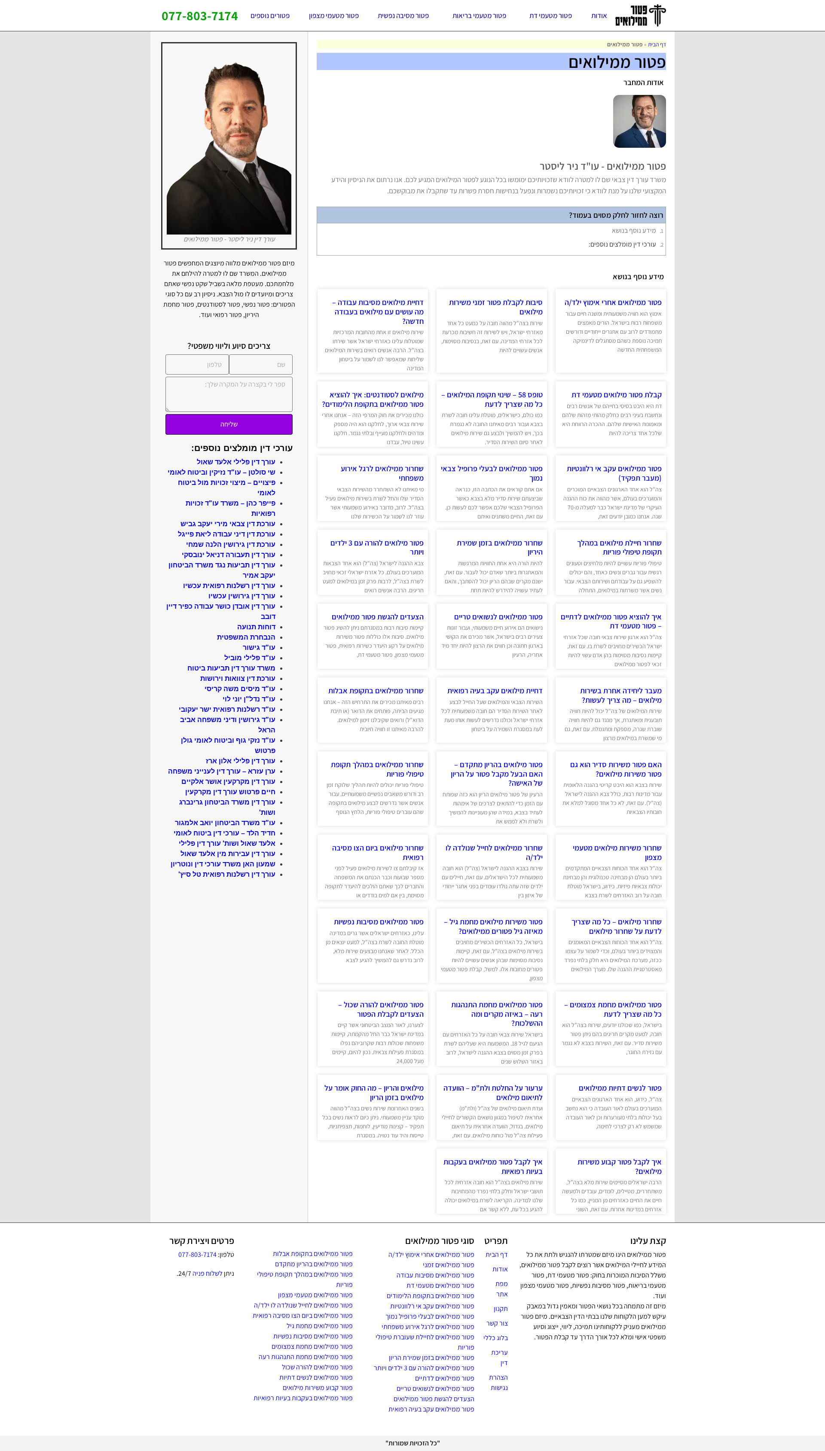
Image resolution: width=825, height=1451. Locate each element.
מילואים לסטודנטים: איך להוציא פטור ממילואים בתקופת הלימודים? (373, 399)
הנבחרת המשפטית (246, 637)
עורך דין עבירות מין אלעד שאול (227, 853)
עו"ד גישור (259, 647)
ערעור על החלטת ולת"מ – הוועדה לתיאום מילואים (493, 1092)
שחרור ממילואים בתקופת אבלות (376, 690)
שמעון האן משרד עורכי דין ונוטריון (223, 864)
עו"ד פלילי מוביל (249, 657)
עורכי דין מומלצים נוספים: (622, 244)
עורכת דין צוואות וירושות (237, 678)
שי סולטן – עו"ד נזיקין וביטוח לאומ (222, 472)
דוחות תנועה (256, 627)
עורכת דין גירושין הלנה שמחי (230, 544)
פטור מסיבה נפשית (403, 15)
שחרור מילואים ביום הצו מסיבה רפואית (378, 852)
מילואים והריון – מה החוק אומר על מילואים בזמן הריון (374, 1092)
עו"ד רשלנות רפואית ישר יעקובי (227, 709)
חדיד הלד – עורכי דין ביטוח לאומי (224, 833)
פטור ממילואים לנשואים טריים (498, 617)
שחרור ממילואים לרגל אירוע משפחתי (382, 473)
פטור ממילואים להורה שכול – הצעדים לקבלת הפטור (381, 1009)
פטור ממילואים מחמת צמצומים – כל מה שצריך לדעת (613, 1009)
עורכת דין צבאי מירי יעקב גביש (227, 523)
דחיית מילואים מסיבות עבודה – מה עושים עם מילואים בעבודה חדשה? (378, 311)
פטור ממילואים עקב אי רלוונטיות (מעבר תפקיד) (614, 473)
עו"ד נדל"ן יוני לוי (249, 699)
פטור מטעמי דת (550, 15)
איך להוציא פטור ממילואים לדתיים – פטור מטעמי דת (611, 621)
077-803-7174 (200, 15)
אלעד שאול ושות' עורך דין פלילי (227, 843)
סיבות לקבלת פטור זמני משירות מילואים (496, 307)
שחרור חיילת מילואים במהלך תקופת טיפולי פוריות (619, 547)
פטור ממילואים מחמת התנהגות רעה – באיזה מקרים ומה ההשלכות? (497, 1014)
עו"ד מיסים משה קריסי (240, 688)
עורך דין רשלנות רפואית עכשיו (229, 585)
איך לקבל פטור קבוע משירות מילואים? (620, 1166)
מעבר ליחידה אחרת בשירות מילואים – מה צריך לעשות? (621, 695)
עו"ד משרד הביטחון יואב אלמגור (225, 822)
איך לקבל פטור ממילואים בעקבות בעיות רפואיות (493, 1166)
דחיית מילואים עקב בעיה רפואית (495, 690)
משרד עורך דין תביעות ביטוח (231, 668)
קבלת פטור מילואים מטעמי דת (616, 394)
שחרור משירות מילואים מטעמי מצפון (617, 852)
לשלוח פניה (207, 1273)
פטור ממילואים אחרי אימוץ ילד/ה (613, 302)
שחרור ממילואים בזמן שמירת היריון (500, 547)
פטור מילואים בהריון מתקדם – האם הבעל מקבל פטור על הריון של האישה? (497, 773)
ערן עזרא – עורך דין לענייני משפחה (221, 771)
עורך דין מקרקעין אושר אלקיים (228, 781)
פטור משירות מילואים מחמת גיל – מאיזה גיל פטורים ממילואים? (493, 926)
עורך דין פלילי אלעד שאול (236, 462)
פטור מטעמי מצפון (334, 15)
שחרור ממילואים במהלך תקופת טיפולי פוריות (377, 769)
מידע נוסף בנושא (634, 230)
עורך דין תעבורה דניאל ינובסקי (228, 554)
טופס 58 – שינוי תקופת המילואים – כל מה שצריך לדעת (492, 399)
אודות (599, 15)
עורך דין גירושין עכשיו (241, 596)
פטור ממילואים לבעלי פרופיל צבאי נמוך (492, 473)
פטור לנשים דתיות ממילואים (620, 1088)
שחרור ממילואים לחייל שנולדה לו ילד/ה (494, 852)
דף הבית (657, 44)
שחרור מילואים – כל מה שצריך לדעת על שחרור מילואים (616, 926)
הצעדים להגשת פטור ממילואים (378, 617)
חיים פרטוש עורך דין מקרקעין (230, 792)
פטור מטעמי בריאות (479, 15)
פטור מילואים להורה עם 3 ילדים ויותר (377, 547)
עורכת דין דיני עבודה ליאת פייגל (226, 534)
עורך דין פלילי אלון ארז (240, 761)
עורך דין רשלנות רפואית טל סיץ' (226, 874)
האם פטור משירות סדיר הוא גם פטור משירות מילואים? (616, 769)
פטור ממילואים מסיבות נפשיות (379, 922)
